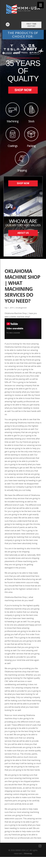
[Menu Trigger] (40, 5)
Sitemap (28, 853)
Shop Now (23, 90)
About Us (23, 232)
